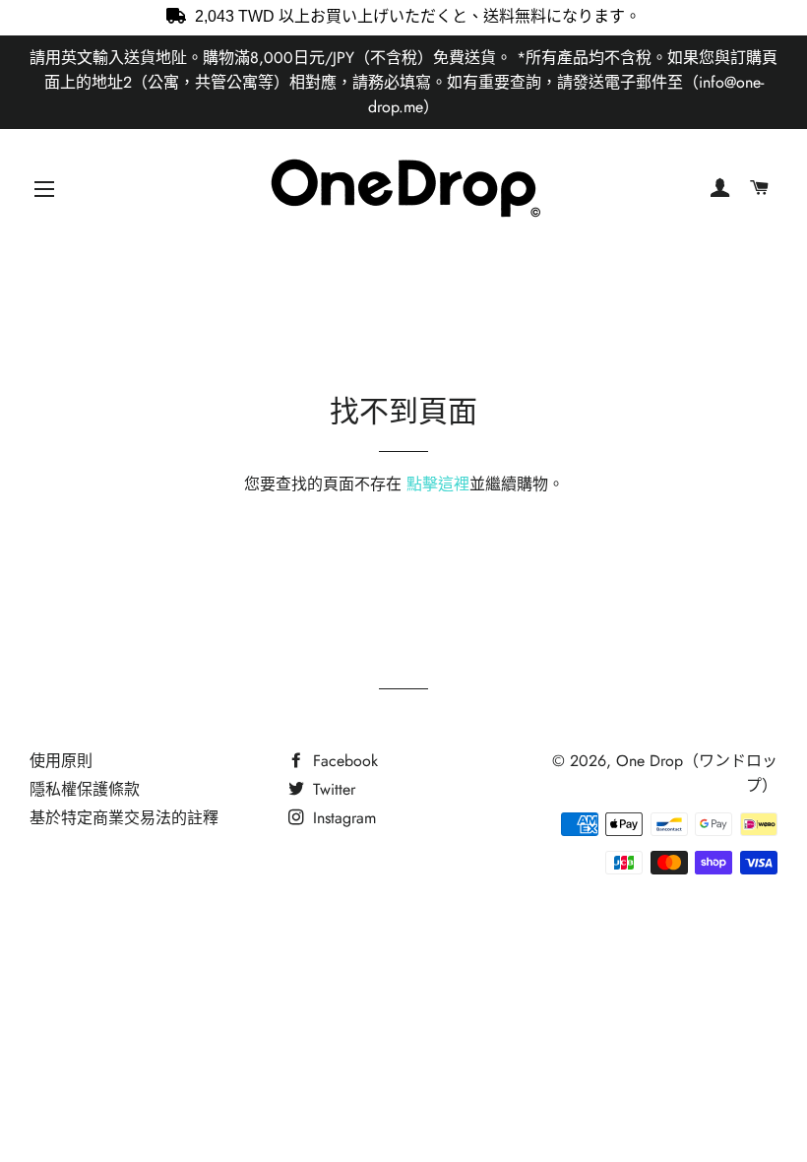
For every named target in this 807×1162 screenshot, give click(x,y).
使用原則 (61, 760)
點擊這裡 (437, 484)
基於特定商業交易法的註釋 (124, 818)
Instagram (342, 818)
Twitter (331, 789)
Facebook (343, 760)
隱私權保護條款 (85, 789)
